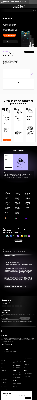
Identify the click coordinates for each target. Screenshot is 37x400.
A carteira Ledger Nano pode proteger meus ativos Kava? (15, 286)
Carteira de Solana (4, 379)
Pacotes (2, 367)
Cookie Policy (23, 395)
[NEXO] (7, 236)
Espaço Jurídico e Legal (27, 372)
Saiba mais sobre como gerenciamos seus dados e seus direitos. (23, 321)
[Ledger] (1, 10)
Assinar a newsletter (24, 318)
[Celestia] (14, 236)
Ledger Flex (3, 363)
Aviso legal (25, 377)
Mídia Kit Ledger (15, 386)
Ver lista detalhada (18, 240)
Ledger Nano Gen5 (4, 360)
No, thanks (21, 7)
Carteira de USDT (3, 385)
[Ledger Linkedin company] (16, 306)
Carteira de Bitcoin (4, 376)
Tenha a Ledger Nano (7, 140)
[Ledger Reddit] (2, 306)
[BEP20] (17, 236)
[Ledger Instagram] (8, 306)
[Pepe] (21, 236)
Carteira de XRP (3, 382)
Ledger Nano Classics (4, 364)
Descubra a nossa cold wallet (9, 35)
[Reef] (25, 236)
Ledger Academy (26, 364)
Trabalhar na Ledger (27, 356)
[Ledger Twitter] (10, 306)
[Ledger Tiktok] (18, 306)
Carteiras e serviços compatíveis (17, 374)
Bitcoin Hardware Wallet (16, 377)
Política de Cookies (27, 376)
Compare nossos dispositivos (5, 366)
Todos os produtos (4, 370)
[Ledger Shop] (33, 10)
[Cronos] (10, 236)
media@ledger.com (4, 303)
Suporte (14, 382)
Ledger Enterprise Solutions (17, 356)
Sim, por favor (16, 7)
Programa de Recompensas (17, 383)
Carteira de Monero (4, 383)
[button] (33, 185)
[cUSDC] (3, 236)
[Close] (31, 392)
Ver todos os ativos (4, 386)
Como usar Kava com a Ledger (8, 38)
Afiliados (14, 387)
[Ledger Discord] (21, 306)
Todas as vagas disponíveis (28, 358)
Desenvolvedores (15, 390)
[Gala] (28, 236)
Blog (24, 367)
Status (14, 389)
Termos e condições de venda (28, 373)
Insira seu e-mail (5, 318)
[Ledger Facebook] (5, 306)
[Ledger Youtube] (13, 306)
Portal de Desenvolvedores (16, 367)
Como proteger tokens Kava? (10, 255)
